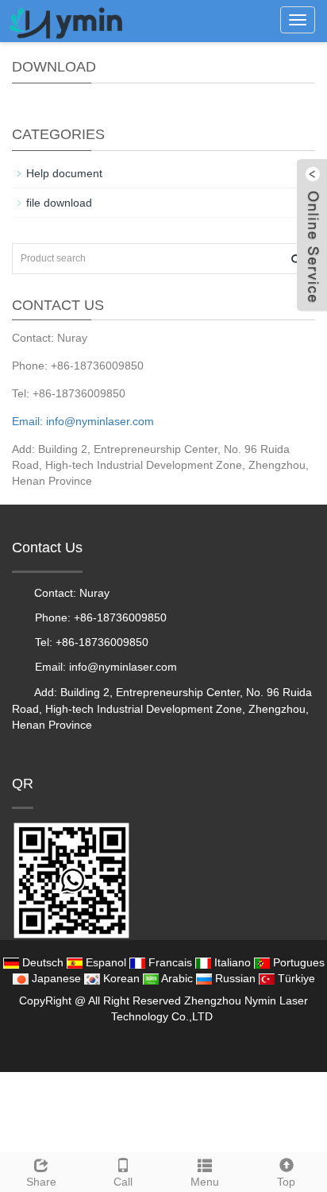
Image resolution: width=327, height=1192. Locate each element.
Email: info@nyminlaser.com (83, 421)
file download (59, 202)
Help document (64, 173)
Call (123, 1181)
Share (41, 1181)
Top (286, 1181)
